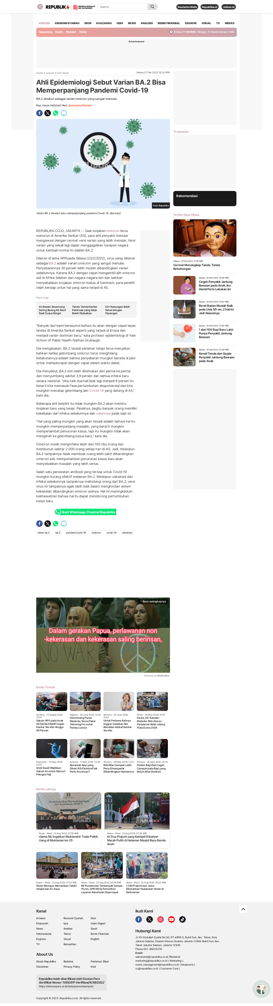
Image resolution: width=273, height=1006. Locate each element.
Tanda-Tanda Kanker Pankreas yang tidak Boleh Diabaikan (85, 310)
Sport (94, 928)
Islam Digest (98, 923)
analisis (147, 23)
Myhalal (71, 31)
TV (218, 23)
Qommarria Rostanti (80, 105)
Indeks (229, 23)
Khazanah (42, 923)
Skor (93, 918)
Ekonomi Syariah (67, 23)
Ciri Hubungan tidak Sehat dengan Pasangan (117, 310)
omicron (112, 231)
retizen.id (229, 7)
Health (59, 31)
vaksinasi (103, 413)
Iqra (66, 923)
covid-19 (111, 532)
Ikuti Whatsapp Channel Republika (88, 512)
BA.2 (52, 263)
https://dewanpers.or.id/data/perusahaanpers (66, 986)
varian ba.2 (44, 532)
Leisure (50, 72)
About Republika (46, 961)
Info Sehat (63, 72)
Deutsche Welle (187, 7)
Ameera (41, 918)
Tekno (83, 31)
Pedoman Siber (100, 961)
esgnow (191, 23)
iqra (120, 23)
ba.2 (58, 532)
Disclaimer (42, 966)
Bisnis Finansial (169, 23)
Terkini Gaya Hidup (186, 215)
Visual (67, 938)
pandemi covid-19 (76, 532)
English (95, 938)
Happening (45, 31)
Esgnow (41, 938)
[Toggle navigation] (40, 7)
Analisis (68, 928)
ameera (44, 23)
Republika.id (209, 7)
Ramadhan (70, 944)
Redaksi (68, 961)
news (132, 23)
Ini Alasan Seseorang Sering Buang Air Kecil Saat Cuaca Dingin (52, 310)
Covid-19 (96, 390)
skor (87, 23)
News (39, 928)
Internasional (43, 933)
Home (39, 72)
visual (206, 23)
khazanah (104, 23)
